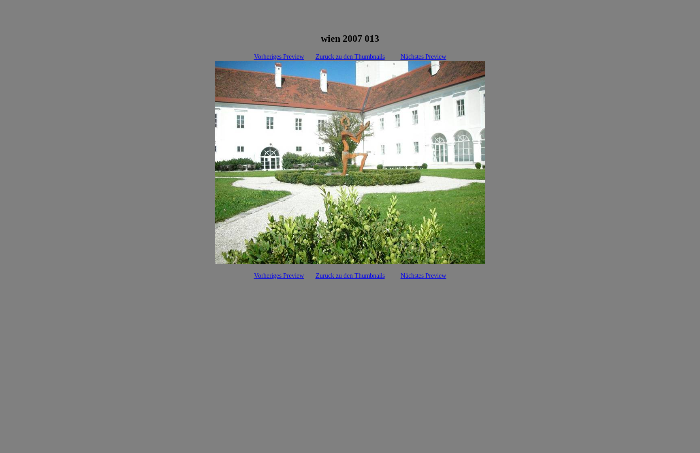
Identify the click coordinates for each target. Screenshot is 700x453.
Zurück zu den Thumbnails (350, 56)
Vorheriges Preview (279, 56)
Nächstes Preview (423, 56)
